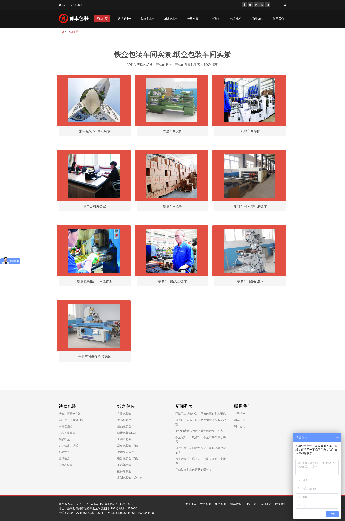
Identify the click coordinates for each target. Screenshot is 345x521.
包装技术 (235, 18)
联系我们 (278, 18)
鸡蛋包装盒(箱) (126, 433)
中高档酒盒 (66, 426)
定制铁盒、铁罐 (68, 445)
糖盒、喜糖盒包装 (70, 413)
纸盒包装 (169, 18)
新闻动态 (257, 18)
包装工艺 (250, 504)
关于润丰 (239, 413)
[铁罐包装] (244, 4)
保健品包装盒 (125, 452)
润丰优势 (235, 504)
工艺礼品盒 (124, 465)
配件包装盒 (124, 471)
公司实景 (192, 18)
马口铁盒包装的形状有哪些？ (193, 469)
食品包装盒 (124, 420)
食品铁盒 (64, 439)
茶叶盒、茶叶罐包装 (71, 420)
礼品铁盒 (64, 452)
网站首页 (102, 18)
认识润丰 (123, 18)
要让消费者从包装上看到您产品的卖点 (199, 431)
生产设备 (214, 18)
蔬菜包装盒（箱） (128, 445)
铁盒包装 (146, 18)
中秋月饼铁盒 (67, 433)
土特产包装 (124, 439)
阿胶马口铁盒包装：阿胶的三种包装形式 (200, 413)
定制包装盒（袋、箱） (131, 477)
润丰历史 (239, 420)
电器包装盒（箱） (128, 458)
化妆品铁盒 (66, 465)
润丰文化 (239, 426)
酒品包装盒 (124, 426)
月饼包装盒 (124, 413)
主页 (61, 32)
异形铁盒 (64, 458)
